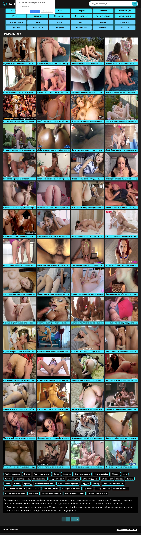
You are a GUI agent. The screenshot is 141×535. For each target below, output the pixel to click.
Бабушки (125, 27)
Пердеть (85, 484)
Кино (56, 474)
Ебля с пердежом (90, 479)
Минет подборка (22, 479)
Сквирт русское (103, 489)
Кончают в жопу (125, 16)
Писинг (26, 474)
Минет (59, 11)
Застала (8, 479)
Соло (59, 22)
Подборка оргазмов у (51, 493)
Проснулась (33, 489)
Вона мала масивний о (15, 489)
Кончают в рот (81, 16)
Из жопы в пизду (120, 489)
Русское (16, 16)
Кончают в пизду (103, 16)
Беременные (81, 27)
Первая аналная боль (44, 484)
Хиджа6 (17, 484)
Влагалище (33, 493)
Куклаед (28, 484)
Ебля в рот (66, 474)
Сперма (81, 11)
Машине (116, 474)
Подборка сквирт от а (71, 489)
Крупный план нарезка (15, 493)
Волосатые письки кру (74, 493)
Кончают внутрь (125, 11)
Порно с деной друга (97, 493)
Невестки (103, 27)
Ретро (81, 22)
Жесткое (103, 11)
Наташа (119, 479)
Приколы (16, 27)
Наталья (129, 479)
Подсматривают (57, 479)
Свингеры (124, 22)
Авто (125, 474)
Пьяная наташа (39, 479)
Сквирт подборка (50, 489)
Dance (7, 484)
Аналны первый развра (68, 484)
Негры (38, 22)
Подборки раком (12, 474)
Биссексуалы (73, 479)
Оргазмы (38, 16)
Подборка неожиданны (113, 484)
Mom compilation (101, 474)
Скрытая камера (16, 22)
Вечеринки (38, 27)
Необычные (59, 16)
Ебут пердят (107, 479)
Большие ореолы (82, 474)
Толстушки (59, 27)
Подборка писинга (42, 474)
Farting (96, 484)
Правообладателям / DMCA (127, 530)
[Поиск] (134, 4)
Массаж (103, 22)
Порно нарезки (10, 529)
